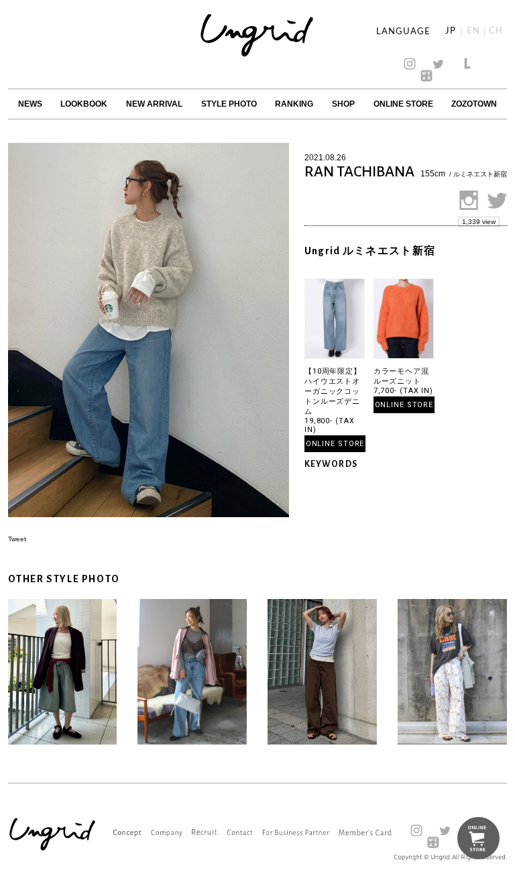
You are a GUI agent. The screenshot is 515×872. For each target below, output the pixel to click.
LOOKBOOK (83, 104)
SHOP (343, 104)
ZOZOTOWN (474, 104)
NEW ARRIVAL (154, 104)
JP (450, 31)
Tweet (17, 539)
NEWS (30, 104)
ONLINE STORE (403, 104)
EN (473, 31)
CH (496, 31)
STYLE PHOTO (229, 104)
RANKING (294, 104)
